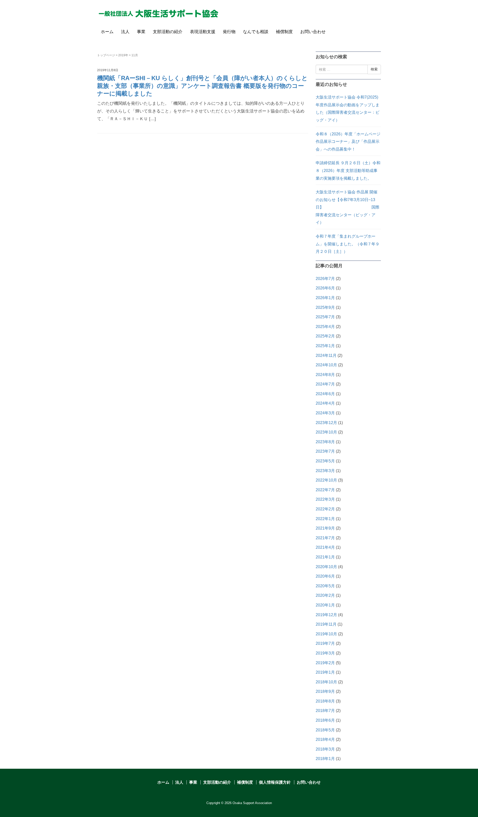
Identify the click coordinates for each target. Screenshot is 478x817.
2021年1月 (325, 557)
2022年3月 (325, 499)
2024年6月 (325, 394)
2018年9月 (325, 691)
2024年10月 (326, 365)
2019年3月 (325, 653)
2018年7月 (325, 710)
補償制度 (284, 31)
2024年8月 (325, 375)
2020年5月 (325, 586)
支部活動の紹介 (167, 31)
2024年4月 (325, 403)
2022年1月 (325, 519)
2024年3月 (325, 413)
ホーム (107, 31)
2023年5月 (325, 461)
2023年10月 (326, 432)
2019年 (123, 55)
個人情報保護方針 (275, 782)
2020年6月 (325, 576)
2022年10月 (326, 480)
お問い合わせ (313, 31)
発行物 (229, 31)
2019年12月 (326, 615)
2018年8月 (325, 701)
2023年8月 (325, 442)
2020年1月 (325, 605)
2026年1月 (325, 298)
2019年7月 (325, 643)
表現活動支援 (202, 31)
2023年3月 (325, 471)
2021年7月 (325, 538)
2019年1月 (325, 672)
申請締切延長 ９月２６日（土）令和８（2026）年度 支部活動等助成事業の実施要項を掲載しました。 (348, 170)
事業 (141, 31)
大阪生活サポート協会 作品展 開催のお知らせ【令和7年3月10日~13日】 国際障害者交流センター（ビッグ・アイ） (347, 207)
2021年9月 (325, 528)
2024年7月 (325, 384)
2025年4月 (325, 327)
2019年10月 (326, 634)
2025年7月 (325, 317)
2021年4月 (325, 547)
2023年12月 (326, 423)
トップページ (106, 55)
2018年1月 (325, 759)
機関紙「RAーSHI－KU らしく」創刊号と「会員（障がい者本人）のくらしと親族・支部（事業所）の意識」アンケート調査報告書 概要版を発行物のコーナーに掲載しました (202, 86)
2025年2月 (325, 336)
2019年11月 (326, 624)
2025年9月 (325, 307)
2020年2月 (325, 595)
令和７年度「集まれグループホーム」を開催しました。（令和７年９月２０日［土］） (347, 244)
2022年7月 (325, 490)
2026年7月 (325, 278)
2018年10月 (326, 682)
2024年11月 (326, 355)
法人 (125, 31)
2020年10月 (326, 567)
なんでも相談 (255, 31)
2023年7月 (325, 451)
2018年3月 (325, 749)
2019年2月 (325, 663)
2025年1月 (325, 346)
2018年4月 (325, 739)
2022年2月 (325, 509)
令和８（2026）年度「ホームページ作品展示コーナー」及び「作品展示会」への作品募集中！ (348, 141)
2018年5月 (325, 730)
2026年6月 (325, 288)
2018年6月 (325, 720)
